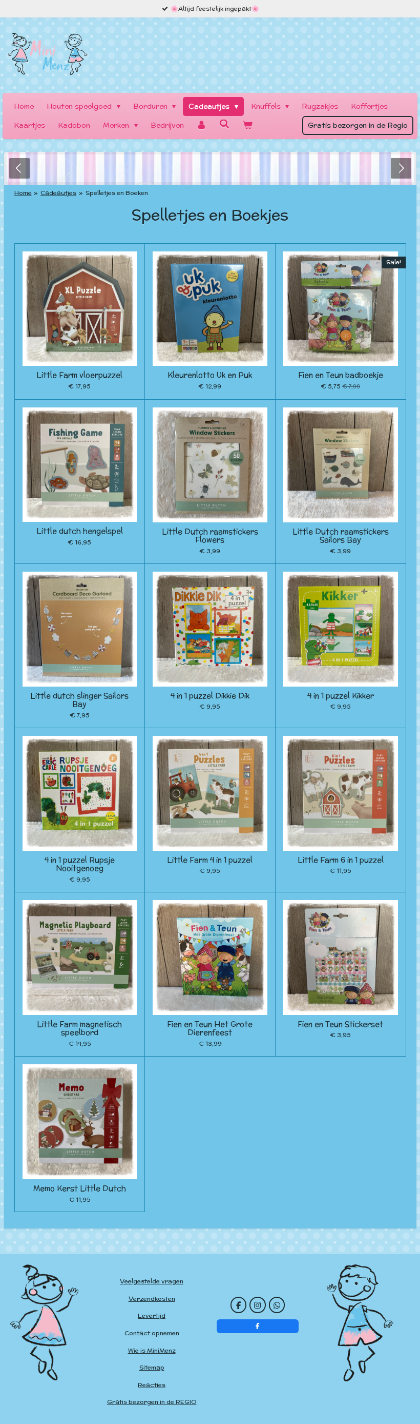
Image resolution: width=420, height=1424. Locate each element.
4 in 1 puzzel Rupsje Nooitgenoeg (80, 864)
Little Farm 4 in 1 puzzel (210, 860)
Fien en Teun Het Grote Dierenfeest (210, 1029)
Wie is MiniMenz (152, 1350)
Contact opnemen (151, 1333)
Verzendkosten (152, 1298)
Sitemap (151, 1367)
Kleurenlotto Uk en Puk (209, 375)
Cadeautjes (58, 192)
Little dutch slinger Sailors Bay (79, 700)
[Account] (202, 125)
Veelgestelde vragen (151, 1281)
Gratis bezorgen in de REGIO (152, 1401)
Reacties (151, 1384)
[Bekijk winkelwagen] (247, 125)
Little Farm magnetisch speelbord (79, 1029)
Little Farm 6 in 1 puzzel (341, 860)
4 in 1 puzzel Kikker (340, 696)
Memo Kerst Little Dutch (79, 1188)
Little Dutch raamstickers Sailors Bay (340, 536)
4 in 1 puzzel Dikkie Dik (210, 696)
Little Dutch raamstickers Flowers (210, 536)
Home (23, 192)
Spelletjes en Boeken (117, 192)
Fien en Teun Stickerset (340, 1024)
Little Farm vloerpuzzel (79, 375)
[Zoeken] (224, 124)
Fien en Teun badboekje (340, 375)
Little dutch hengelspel (79, 531)
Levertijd (151, 1315)
